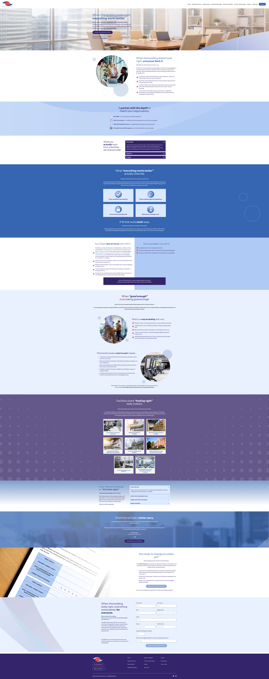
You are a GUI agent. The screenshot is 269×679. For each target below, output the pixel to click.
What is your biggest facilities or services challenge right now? (152, 638)
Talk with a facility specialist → (107, 504)
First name (139, 603)
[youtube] (173, 676)
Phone (138, 624)
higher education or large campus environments (107, 253)
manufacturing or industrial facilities (112, 249)
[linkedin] (176, 676)
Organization (160, 610)
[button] (145, 142)
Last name (160, 603)
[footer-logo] (97, 657)
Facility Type (160, 624)
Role (137, 610)
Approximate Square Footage (144, 631)
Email (138, 617)
